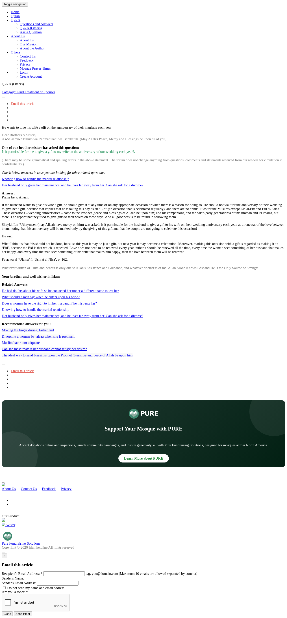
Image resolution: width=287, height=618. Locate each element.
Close (7, 614)
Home (15, 12)
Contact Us (28, 56)
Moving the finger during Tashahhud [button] (28, 330)
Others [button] (15, 52)
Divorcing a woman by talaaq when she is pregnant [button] (38, 336)
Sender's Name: (13, 578)
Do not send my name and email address (35, 588)
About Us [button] (18, 36)
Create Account (31, 76)
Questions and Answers (36, 24)
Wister (10, 525)
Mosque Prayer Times (35, 68)
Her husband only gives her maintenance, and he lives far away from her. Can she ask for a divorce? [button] (72, 185)
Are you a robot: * (15, 592)
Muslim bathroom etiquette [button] (21, 343)
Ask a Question (31, 32)
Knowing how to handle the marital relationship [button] (35, 179)
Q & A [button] (15, 20)
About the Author (32, 48)
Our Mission (28, 44)
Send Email (22, 614)
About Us (27, 40)
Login (24, 72)
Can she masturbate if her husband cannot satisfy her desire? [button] (44, 349)
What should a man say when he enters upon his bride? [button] (41, 297)
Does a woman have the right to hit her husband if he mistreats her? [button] (49, 303)
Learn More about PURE (143, 458)
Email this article (22, 104)
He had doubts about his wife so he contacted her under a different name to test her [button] (60, 291)
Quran (15, 16)
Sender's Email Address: (19, 583)
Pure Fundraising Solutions (21, 543)
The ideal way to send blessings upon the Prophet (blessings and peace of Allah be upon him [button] (67, 355)
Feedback (26, 60)
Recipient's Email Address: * (22, 573)
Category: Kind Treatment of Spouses (28, 92)
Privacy (25, 64)
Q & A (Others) (31, 28)
